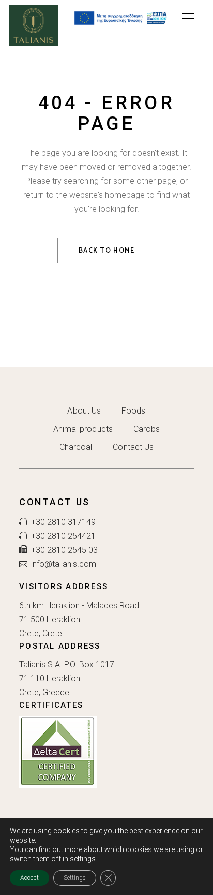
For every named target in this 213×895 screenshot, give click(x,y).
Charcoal (76, 447)
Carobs (146, 429)
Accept (29, 878)
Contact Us (133, 447)
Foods (133, 411)
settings (83, 859)
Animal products (83, 429)
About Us (84, 411)
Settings (75, 878)
